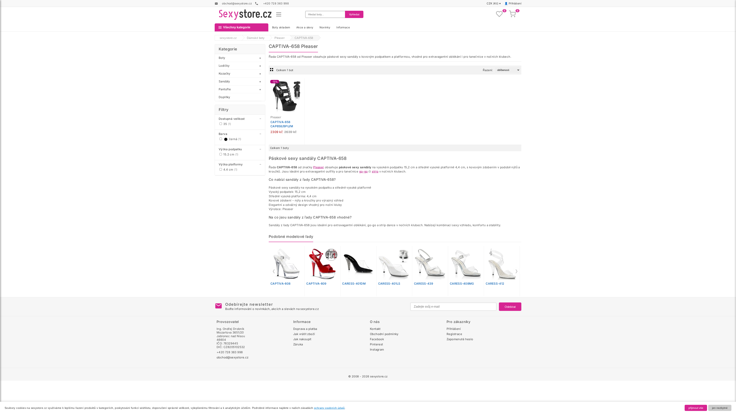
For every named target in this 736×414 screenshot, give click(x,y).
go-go (363, 171)
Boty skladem (281, 27)
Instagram (377, 349)
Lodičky (224, 65)
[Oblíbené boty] (499, 14)
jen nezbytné (720, 407)
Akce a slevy (304, 27)
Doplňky (224, 97)
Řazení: (488, 70)
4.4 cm (230, 169)
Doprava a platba (305, 329)
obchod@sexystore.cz (233, 357)
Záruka (298, 344)
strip (375, 171)
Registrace (454, 334)
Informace (343, 27)
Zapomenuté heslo (460, 339)
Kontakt (375, 329)
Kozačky (224, 73)
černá (235, 139)
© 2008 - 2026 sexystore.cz (368, 376)
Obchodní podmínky (384, 334)
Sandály (224, 81)
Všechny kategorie (236, 27)
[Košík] (512, 14)
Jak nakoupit (302, 339)
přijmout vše (695, 407)
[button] (302, 83)
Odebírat (510, 306)
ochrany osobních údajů (329, 407)
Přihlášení (515, 3)
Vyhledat (354, 14)
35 (227, 124)
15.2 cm (230, 154)
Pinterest (376, 344)
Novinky (325, 27)
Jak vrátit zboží (304, 334)
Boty (222, 58)
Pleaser (318, 167)
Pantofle (225, 89)
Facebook (377, 339)
